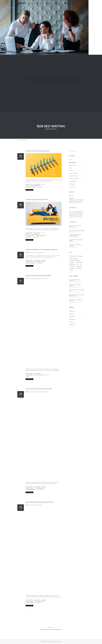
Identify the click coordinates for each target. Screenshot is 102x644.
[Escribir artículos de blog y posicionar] (58, 184)
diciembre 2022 (72, 316)
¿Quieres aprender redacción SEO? (37, 199)
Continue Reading (29, 189)
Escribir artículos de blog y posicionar (38, 151)
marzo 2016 (71, 322)
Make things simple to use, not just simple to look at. (76, 295)
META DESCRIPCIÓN (79, 262)
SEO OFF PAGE (72, 266)
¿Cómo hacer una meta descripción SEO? (39, 389)
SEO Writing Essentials (41, 235)
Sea (77, 264)
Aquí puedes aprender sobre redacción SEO (40, 502)
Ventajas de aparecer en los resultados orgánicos (41, 249)
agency (70, 159)
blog (43, 184)
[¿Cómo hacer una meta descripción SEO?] (58, 486)
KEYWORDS (72, 262)
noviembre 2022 (72, 319)
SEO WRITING (72, 268)
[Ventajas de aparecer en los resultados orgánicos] (58, 260)
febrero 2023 (72, 311)
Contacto (66, 3)
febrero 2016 (71, 324)
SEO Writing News (29, 602)
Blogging (27, 185)
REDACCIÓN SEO (72, 264)
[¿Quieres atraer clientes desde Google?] (58, 373)
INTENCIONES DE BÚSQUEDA (75, 260)
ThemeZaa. (59, 641)
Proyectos (48, 3)
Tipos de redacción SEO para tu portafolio (76, 300)
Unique (71, 270)
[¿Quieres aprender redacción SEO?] (58, 232)
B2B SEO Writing (29, 184)
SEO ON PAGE (79, 266)
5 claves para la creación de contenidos (75, 245)
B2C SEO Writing (37, 184)
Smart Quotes (79, 268)
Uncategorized (72, 186)
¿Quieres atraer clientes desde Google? (38, 275)
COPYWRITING (79, 256)
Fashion (75, 258)
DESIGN (71, 258)
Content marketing (35, 185)
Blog (60, 3)
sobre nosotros (34, 3)
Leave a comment (40, 489)
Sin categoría (72, 184)
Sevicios (42, 3)
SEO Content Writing (30, 235)
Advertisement (73, 256)
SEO (81, 264)
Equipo (55, 3)
